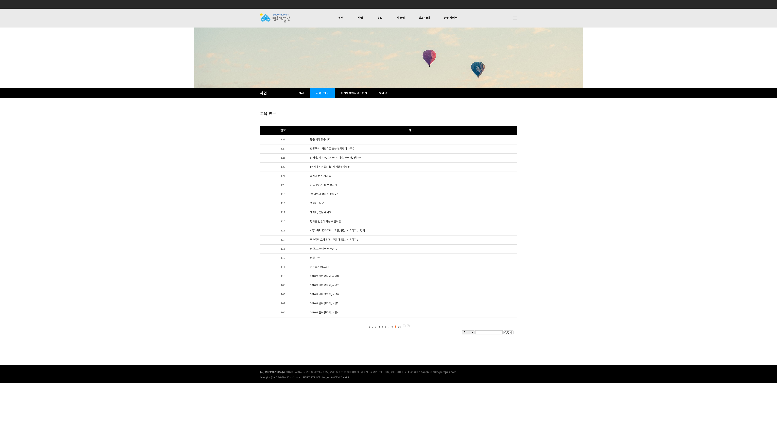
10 (399, 326)
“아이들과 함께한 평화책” (324, 194)
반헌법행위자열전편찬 (354, 93)
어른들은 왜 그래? (319, 267)
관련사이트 (450, 18)
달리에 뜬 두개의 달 (320, 176)
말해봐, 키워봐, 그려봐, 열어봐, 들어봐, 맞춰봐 (335, 157)
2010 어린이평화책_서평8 (324, 276)
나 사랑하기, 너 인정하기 (323, 185)
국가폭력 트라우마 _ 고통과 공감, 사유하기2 (334, 239)
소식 (380, 18)
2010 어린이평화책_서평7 (324, 285)
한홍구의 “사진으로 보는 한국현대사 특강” (333, 148)
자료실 (401, 18)
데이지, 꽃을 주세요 (320, 212)
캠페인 (383, 93)
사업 (360, 18)
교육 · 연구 (322, 93)
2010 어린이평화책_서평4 (324, 312)
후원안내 (424, 18)
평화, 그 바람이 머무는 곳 (324, 248)
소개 (340, 18)
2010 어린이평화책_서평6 (324, 294)
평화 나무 (315, 258)
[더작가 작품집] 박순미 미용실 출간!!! (330, 167)
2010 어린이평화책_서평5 (324, 303)
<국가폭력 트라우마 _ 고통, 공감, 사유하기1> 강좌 (337, 230)
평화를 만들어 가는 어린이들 (325, 221)
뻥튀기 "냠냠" (317, 203)
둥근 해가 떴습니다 (320, 139)
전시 (301, 93)
